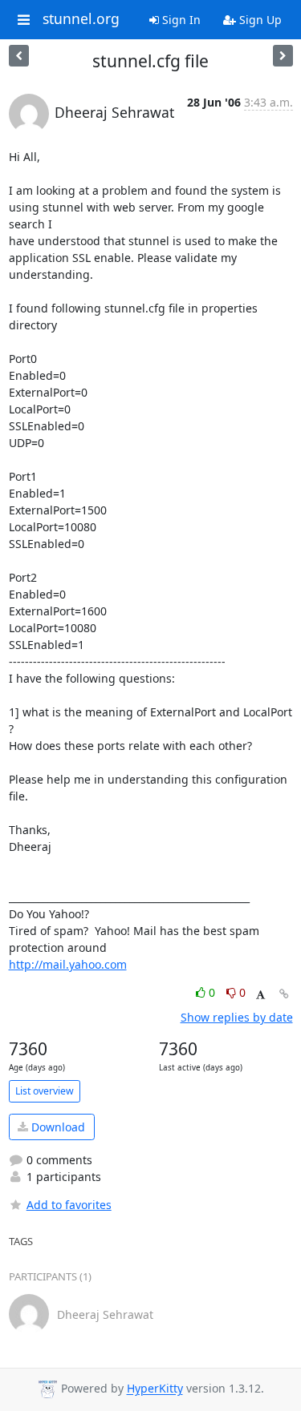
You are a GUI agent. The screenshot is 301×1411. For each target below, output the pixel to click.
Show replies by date (237, 1017)
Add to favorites (69, 1204)
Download (56, 1127)
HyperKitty (155, 1389)
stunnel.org (81, 19)
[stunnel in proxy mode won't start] (19, 56)
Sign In (180, 19)
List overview (44, 1091)
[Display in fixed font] (260, 995)
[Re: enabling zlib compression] (283, 56)
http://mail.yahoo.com (68, 964)
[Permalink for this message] (284, 994)
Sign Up (259, 19)
